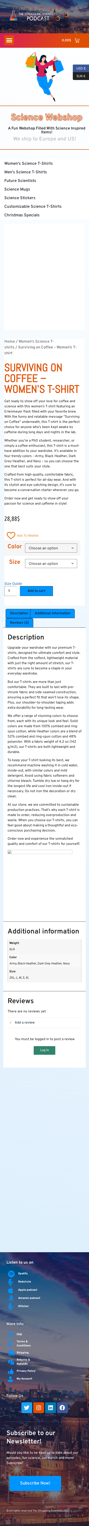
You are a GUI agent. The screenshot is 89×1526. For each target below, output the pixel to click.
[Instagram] (38, 1407)
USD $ (79, 68)
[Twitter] (26, 1407)
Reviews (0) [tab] (19, 623)
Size (14, 562)
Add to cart (36, 591)
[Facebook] (62, 1407)
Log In (44, 1050)
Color (15, 547)
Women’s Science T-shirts (28, 163)
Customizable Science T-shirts (33, 206)
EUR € (79, 76)
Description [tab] (19, 613)
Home (9, 341)
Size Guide (13, 583)
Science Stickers (19, 198)
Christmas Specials (22, 215)
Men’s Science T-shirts (25, 172)
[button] (44, 20)
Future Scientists (20, 180)
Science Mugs (17, 189)
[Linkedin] (50, 1407)
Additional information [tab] (52, 613)
